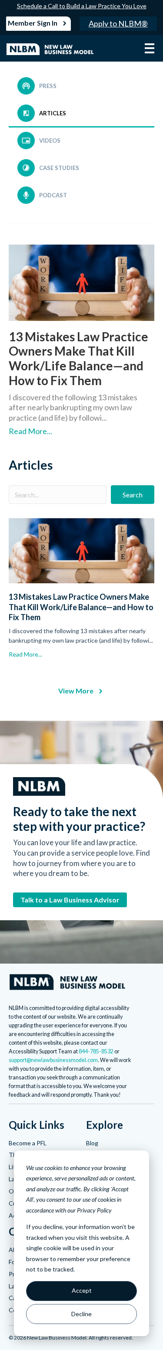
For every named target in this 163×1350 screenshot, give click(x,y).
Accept (82, 1290)
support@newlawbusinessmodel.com (53, 1060)
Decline (81, 1313)
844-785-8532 (96, 1051)
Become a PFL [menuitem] (28, 1143)
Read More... (30, 431)
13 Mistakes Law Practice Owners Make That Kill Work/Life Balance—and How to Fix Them (78, 358)
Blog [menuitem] (92, 1143)
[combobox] (57, 494)
